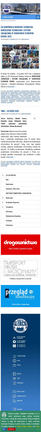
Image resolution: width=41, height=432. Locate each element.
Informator (9, 211)
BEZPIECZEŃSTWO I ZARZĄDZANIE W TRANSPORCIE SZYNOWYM (16, 92)
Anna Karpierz (25, 39)
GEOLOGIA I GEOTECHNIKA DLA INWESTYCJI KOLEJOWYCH (17, 100)
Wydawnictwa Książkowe (13, 216)
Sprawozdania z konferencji (29, 91)
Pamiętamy (9, 225)
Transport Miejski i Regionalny (22, 161)
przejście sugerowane (33, 164)
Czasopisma (9, 207)
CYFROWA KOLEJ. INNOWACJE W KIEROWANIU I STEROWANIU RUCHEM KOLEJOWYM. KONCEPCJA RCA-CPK (20, 98)
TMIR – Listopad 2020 (10, 110)
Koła (7, 179)
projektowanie (20, 101)
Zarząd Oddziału (11, 175)
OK (5, 429)
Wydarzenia (9, 198)
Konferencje (17, 91)
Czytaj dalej (11, 86)
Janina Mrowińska (26, 114)
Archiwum (9, 220)
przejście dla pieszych (18, 164)
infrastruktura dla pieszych (14, 163)
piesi (38, 163)
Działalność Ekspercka (12, 202)
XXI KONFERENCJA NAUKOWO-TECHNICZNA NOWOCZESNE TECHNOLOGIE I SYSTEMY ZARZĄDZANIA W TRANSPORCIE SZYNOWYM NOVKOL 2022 (17, 31)
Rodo (37, 426)
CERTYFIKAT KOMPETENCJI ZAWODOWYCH (18, 193)
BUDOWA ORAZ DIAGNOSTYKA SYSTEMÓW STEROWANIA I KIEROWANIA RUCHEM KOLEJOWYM (20, 93)
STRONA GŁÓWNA (7, 17)
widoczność (4, 166)
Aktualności (10, 91)
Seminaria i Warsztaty (12, 189)
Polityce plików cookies (24, 426)
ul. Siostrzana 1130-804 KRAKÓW (21, 341)
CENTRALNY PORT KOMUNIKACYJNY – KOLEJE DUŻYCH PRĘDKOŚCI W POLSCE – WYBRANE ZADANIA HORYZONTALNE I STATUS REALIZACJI (20, 96)
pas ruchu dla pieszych (30, 163)
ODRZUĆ (11, 429)
